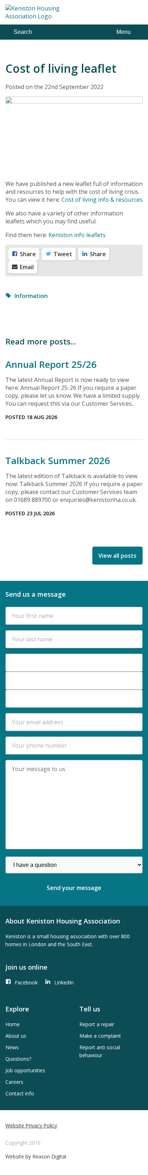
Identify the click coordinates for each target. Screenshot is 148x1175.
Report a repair (96, 1024)
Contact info (19, 1093)
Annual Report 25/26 (51, 364)
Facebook (26, 982)
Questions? (18, 1058)
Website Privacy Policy (31, 1125)
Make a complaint (100, 1035)
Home (12, 1024)
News (12, 1047)
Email (26, 267)
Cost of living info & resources (102, 200)
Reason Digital (49, 1156)
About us (15, 1035)
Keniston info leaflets (77, 235)
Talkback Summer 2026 (57, 460)
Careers (14, 1081)
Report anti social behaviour (99, 1051)
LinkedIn (64, 982)
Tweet (62, 254)
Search (23, 32)
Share (27, 254)
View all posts (117, 556)
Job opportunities (25, 1070)
